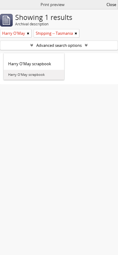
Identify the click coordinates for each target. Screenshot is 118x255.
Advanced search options (59, 45)
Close (111, 4)
